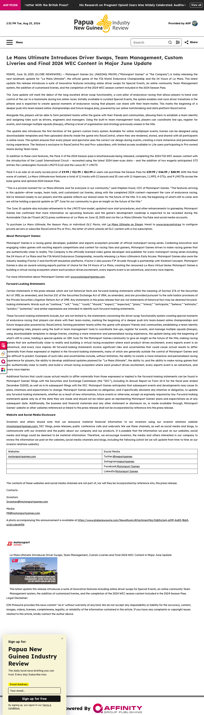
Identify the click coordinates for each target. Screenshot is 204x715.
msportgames (125, 461)
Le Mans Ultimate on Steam (125, 224)
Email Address (18, 684)
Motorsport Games (128, 466)
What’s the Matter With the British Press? (37, 5)
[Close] (62, 638)
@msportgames (122, 456)
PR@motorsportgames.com (23, 513)
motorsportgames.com (22, 456)
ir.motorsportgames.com (22, 426)
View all (196, 5)
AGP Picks (10, 5)
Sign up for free (34, 699)
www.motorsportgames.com (87, 276)
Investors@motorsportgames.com (27, 501)
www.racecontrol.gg (168, 224)
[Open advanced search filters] (178, 42)
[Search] (170, 42)
